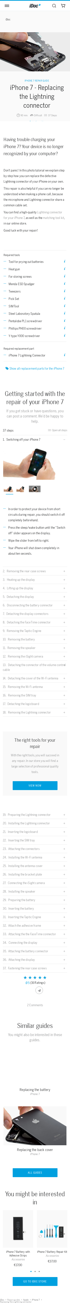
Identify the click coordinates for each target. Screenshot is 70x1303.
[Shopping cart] (63, 6)
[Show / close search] (54, 6)
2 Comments (35, 1005)
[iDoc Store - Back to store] (35, 6)
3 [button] (39, 1271)
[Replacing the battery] (35, 1067)
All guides (35, 1172)
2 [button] (35, 1271)
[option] (35, 462)
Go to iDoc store (35, 1281)
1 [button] (31, 1271)
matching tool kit (53, 218)
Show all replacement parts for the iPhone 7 (37, 368)
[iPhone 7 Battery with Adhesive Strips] (18, 1230)
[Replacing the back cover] (35, 1126)
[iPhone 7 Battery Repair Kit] (52, 1230)
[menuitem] (54, 6)
